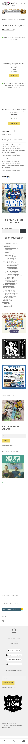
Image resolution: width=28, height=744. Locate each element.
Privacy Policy (5, 725)
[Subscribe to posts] (14, 621)
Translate (12, 178)
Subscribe (6, 440)
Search (23, 231)
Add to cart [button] (14, 75)
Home (4, 19)
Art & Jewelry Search (7, 228)
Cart (21, 740)
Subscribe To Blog (8, 682)
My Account (4, 741)
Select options (14, 123)
